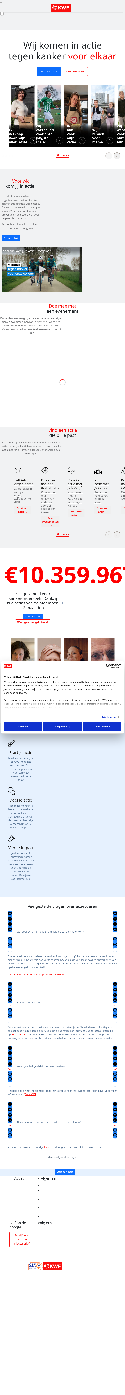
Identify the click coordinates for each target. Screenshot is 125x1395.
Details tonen (108, 717)
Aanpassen (61, 726)
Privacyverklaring (51, 1185)
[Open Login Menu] (2, 14)
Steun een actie (74, 71)
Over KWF (30, 1094)
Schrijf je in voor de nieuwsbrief (21, 1239)
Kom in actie (22, 1195)
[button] (23, 116)
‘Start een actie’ (20, 1034)
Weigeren (23, 726)
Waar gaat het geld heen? (32, 622)
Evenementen (22, 1190)
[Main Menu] (1, 2)
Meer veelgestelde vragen (62, 1157)
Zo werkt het (11, 238)
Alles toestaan (102, 726)
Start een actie (49, 71)
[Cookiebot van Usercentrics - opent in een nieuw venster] (108, 666)
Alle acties (62, 155)
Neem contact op (51, 1216)
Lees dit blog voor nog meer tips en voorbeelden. (36, 974)
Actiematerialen (24, 1185)
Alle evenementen (50, 519)
